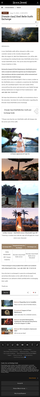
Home (2, 7)
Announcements (9, 7)
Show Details (32, 378)
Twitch (13, 345)
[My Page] (37, 2)
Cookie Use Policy (28, 355)
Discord (27, 345)
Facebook (17, 345)
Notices (19, 7)
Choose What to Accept (19, 388)
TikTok (37, 345)
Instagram (8, 345)
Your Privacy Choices (19, 357)
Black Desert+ (32, 345)
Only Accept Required (20, 393)
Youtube (22, 345)
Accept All (20, 383)
